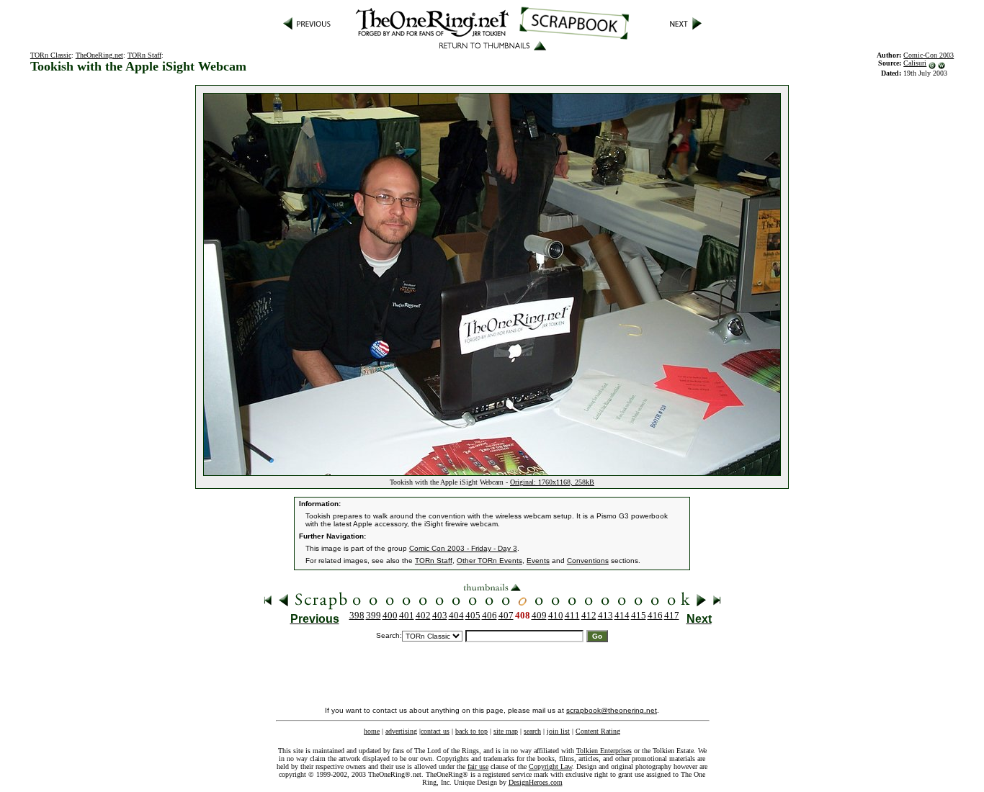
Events (538, 560)
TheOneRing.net (99, 55)
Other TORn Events (489, 560)
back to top (471, 731)
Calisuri (914, 63)
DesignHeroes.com (536, 782)
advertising (401, 731)
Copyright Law (550, 766)
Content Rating (598, 731)
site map (505, 731)
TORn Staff (144, 55)
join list (558, 731)
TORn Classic (50, 55)
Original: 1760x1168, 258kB (552, 482)
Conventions (588, 560)
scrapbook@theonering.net (611, 710)
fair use (478, 766)
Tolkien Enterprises (604, 751)
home (372, 731)
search (532, 731)
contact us (435, 731)
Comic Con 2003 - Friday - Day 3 (463, 548)
